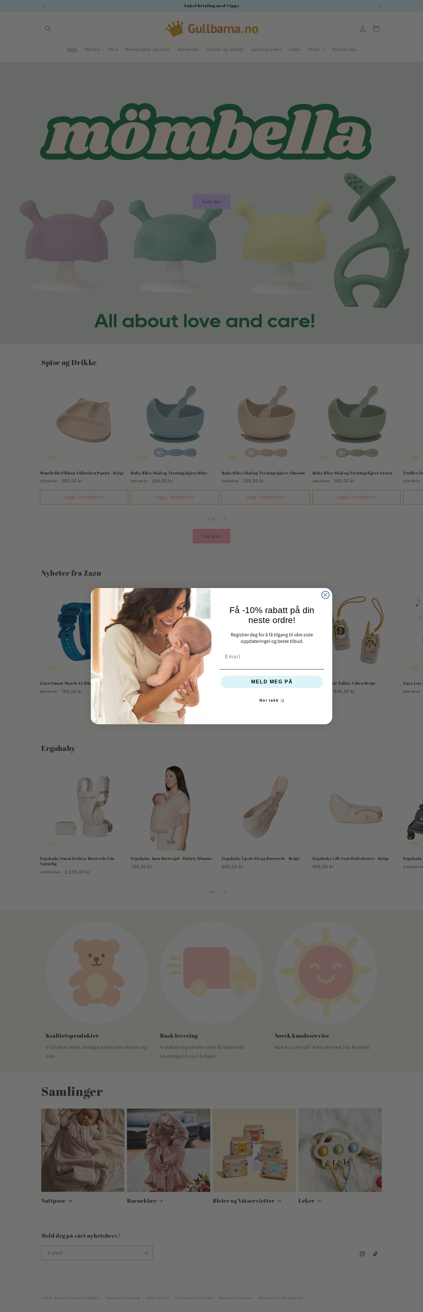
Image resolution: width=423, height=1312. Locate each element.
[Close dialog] (325, 595)
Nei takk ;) (271, 700)
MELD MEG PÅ (272, 681)
